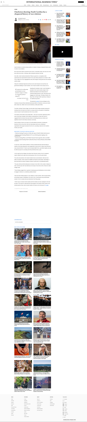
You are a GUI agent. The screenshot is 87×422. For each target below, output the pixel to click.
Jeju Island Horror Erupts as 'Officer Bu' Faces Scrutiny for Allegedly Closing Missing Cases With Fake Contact (22, 340)
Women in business (27, 410)
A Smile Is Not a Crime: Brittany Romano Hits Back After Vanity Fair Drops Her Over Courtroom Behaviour (41, 258)
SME (41, 5)
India (50, 400)
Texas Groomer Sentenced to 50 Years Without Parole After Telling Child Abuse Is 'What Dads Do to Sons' (41, 275)
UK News (28, 5)
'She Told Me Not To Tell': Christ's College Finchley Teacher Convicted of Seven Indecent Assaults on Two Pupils (41, 357)
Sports (12, 413)
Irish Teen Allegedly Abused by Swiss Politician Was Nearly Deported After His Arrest (22, 324)
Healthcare (25, 402)
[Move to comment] (50, 20)
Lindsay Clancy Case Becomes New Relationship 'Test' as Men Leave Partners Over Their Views (22, 242)
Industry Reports (26, 416)
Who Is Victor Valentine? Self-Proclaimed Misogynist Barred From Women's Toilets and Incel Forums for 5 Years (42, 291)
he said (46, 185)
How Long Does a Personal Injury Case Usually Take (60, 87)
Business (37, 5)
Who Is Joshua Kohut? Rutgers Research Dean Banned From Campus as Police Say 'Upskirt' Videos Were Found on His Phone (41, 324)
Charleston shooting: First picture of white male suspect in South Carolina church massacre (32, 133)
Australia (51, 399)
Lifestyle (60, 5)
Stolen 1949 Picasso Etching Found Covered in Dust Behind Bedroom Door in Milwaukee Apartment (61, 27)
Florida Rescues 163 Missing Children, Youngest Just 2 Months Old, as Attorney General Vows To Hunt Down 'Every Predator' (23, 291)
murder (37, 101)
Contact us (38, 400)
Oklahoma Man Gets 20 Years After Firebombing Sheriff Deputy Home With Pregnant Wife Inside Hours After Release (61, 34)
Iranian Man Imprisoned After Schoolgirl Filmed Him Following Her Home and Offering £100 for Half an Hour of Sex (23, 390)
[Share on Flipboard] (44, 20)
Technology (13, 408)
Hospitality (25, 400)
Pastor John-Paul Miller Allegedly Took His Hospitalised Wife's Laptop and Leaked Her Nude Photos (22, 258)
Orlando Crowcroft (22, 18)
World (25, 5)
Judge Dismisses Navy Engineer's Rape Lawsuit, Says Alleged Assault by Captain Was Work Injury (42, 242)
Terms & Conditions (40, 402)
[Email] (48, 20)
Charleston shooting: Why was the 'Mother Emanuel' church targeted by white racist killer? (32, 137)
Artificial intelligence (27, 408)
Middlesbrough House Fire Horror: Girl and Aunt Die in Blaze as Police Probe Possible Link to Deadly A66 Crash (41, 340)
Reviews (65, 5)
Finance (25, 405)
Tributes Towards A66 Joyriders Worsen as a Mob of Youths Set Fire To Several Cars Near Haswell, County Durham (41, 390)
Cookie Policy (39, 405)
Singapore (51, 402)
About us (38, 399)
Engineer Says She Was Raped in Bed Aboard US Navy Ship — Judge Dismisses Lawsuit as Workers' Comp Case (42, 308)
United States (52, 405)
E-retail (25, 399)
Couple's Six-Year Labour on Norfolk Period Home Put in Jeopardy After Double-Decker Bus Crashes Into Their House (22, 308)
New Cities (25, 413)
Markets (33, 5)
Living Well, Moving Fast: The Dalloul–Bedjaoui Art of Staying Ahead (61, 69)
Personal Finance (46, 5)
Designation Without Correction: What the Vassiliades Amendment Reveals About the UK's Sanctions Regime (60, 64)
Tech (51, 5)
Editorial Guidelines (42, 191)
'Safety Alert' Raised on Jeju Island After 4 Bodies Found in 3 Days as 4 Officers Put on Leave (41, 373)
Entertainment (55, 5)
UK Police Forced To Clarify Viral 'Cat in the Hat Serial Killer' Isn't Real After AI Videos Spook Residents (22, 275)
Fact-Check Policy (39, 410)
